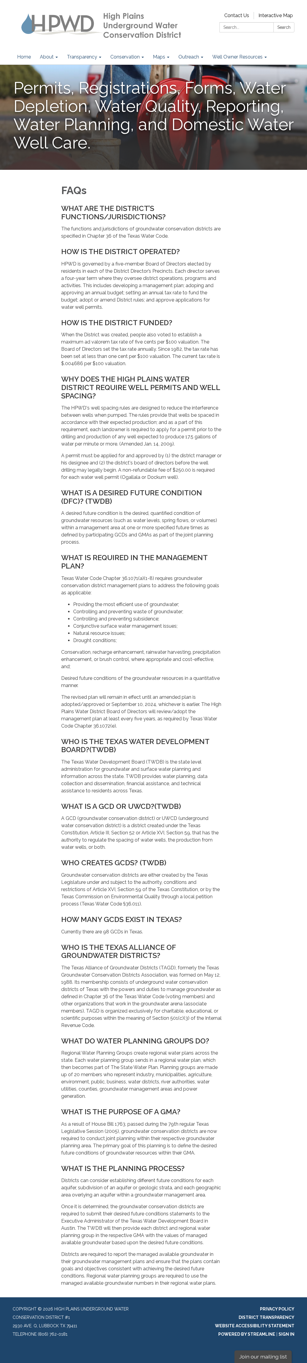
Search (284, 27)
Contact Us (236, 15)
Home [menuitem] (24, 57)
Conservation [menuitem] (125, 57)
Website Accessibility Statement (254, 1325)
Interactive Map (275, 15)
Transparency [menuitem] (82, 57)
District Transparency (266, 1317)
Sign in (286, 1334)
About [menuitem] (47, 57)
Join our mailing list (263, 1356)
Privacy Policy (277, 1309)
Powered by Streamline (246, 1334)
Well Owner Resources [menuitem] (237, 57)
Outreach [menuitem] (188, 57)
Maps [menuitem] (159, 57)
